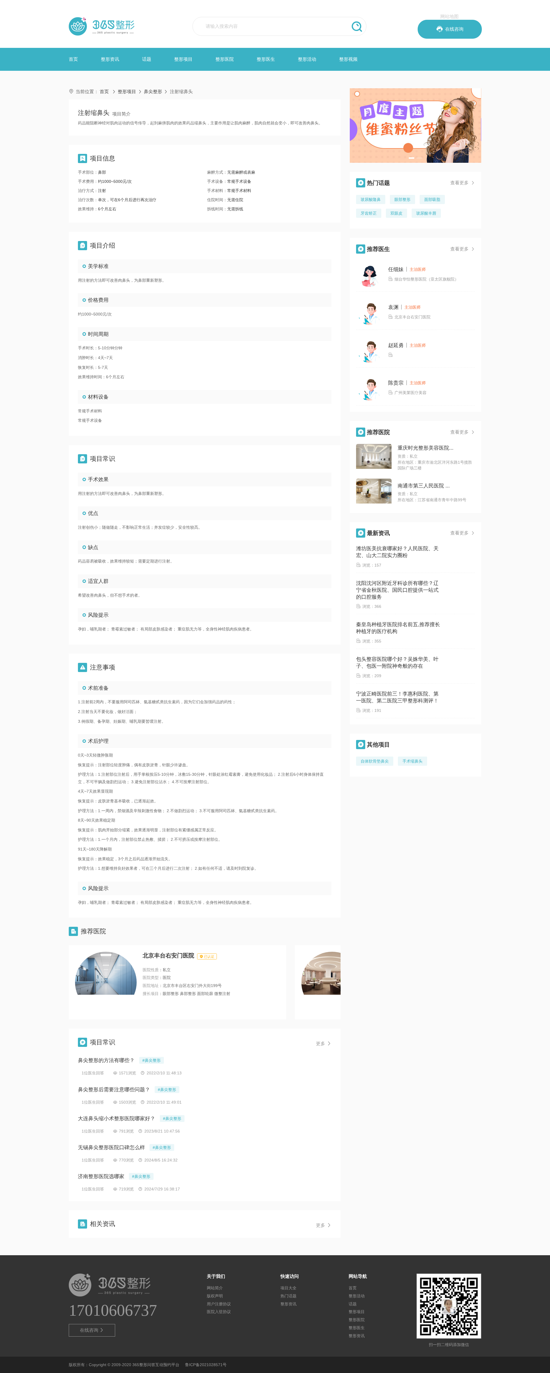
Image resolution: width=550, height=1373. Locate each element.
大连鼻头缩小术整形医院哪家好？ (116, 1118)
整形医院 (224, 59)
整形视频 (348, 59)
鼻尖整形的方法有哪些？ (106, 1060)
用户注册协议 (219, 1304)
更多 (323, 1043)
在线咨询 (92, 1330)
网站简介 (215, 1288)
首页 (73, 59)
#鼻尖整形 (151, 1060)
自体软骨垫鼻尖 (375, 761)
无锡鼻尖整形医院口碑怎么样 (111, 1147)
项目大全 (288, 1288)
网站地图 (449, 16)
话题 (146, 59)
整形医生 (266, 59)
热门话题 (288, 1296)
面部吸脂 (432, 199)
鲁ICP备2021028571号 (206, 1364)
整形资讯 (110, 59)
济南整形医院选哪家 (101, 1176)
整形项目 (183, 59)
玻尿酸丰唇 (426, 213)
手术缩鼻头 (412, 761)
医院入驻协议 (219, 1311)
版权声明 (215, 1296)
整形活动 (307, 59)
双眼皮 (396, 213)
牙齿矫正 (369, 213)
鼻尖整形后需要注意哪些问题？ (114, 1089)
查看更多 (462, 182)
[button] (411, 158)
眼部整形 (402, 199)
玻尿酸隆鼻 (371, 199)
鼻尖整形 (153, 91)
